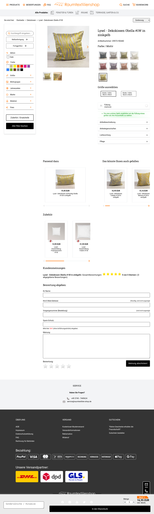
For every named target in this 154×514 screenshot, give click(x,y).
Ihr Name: (47, 291)
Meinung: (46, 332)
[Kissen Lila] (28, 66)
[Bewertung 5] (68, 366)
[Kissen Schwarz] (21, 69)
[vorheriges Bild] (48, 46)
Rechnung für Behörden (25, 441)
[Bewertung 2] (51, 366)
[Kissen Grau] (18, 69)
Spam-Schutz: (60, 324)
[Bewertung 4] (62, 366)
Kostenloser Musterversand (73, 427)
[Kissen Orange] (18, 66)
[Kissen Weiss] (7, 66)
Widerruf (65, 437)
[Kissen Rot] (21, 66)
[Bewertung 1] (45, 366)
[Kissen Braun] (14, 69)
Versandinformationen (71, 430)
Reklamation (67, 434)
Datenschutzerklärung (24, 434)
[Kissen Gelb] (14, 66)
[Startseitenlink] (76, 4)
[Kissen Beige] (11, 66)
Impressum (20, 430)
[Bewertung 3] (57, 366)
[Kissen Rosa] (25, 66)
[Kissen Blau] (7, 69)
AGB (17, 427)
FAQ (17, 437)
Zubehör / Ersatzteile (19, 117)
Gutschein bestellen (117, 433)
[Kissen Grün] (11, 69)
